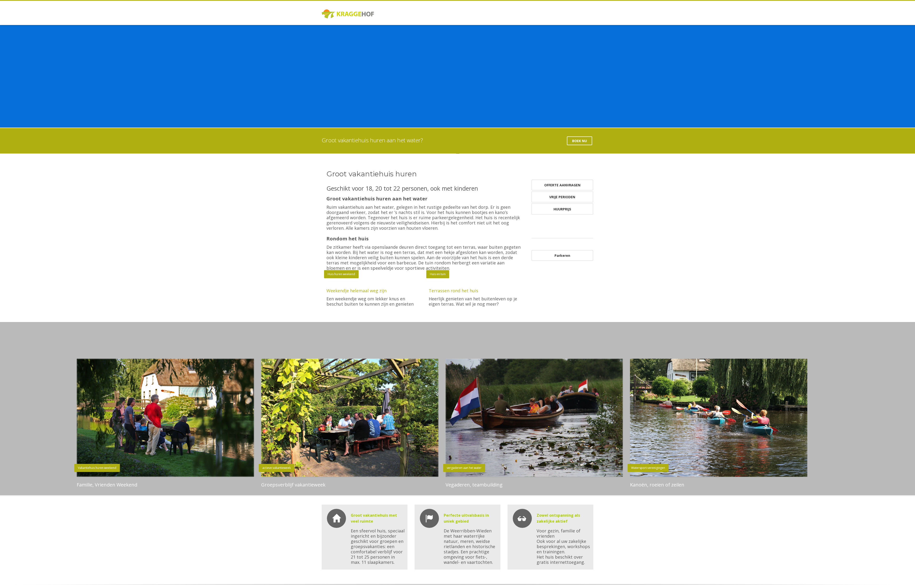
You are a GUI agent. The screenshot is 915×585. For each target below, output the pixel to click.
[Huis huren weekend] (374, 280)
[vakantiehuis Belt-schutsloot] (476, 280)
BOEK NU (579, 141)
